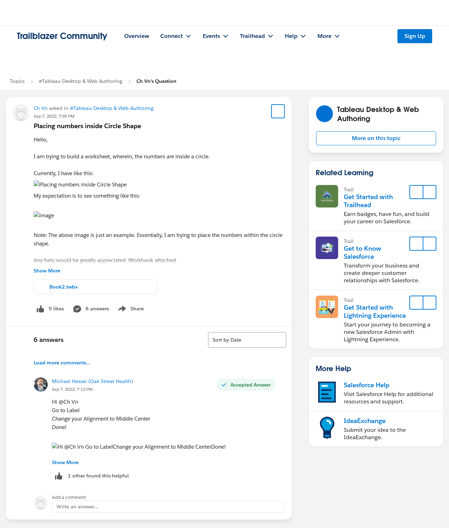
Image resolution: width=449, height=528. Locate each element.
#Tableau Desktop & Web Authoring (80, 81)
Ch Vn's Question (156, 81)
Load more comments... (62, 362)
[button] (376, 138)
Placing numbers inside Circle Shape (87, 126)
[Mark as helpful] (58, 476)
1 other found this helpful (98, 476)
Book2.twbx (63, 287)
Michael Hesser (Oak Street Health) (92, 381)
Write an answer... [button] (77, 506)
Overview (136, 36)
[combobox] (247, 340)
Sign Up (414, 36)
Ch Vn (41, 108)
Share (130, 310)
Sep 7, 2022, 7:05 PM (54, 116)
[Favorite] (278, 111)
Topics (17, 81)
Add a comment (69, 497)
